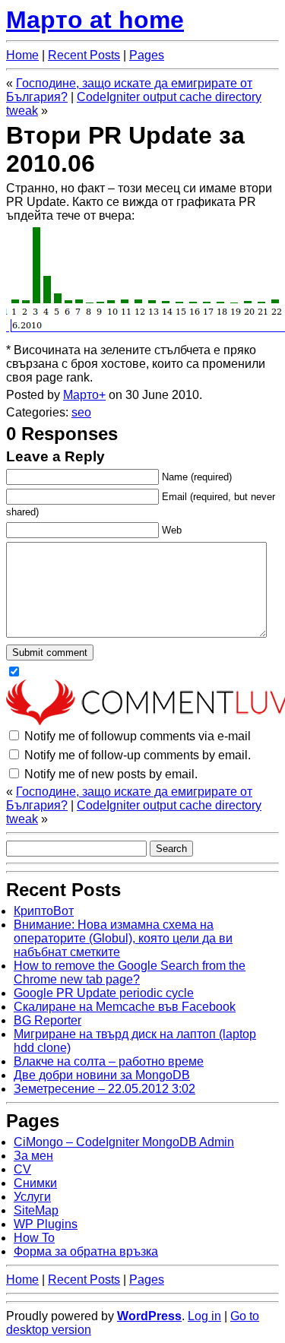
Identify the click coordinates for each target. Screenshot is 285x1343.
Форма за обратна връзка (86, 1251)
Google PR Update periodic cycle (104, 993)
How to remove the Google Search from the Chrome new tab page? (129, 972)
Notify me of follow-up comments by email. (137, 755)
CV (22, 1169)
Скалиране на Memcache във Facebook (125, 1006)
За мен (33, 1155)
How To (34, 1237)
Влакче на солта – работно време (109, 1061)
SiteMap (36, 1210)
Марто (81, 394)
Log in (204, 1316)
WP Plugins (46, 1224)
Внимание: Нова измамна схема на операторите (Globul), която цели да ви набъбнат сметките (123, 938)
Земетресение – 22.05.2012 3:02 (104, 1088)
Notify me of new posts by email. (111, 774)
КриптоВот (44, 910)
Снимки (35, 1183)
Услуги (32, 1196)
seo (81, 412)
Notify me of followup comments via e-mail (137, 736)
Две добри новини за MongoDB (102, 1075)
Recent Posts (84, 55)
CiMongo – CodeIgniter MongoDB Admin (124, 1142)
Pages (146, 55)
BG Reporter (47, 1020)
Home (22, 55)
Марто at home (95, 19)
